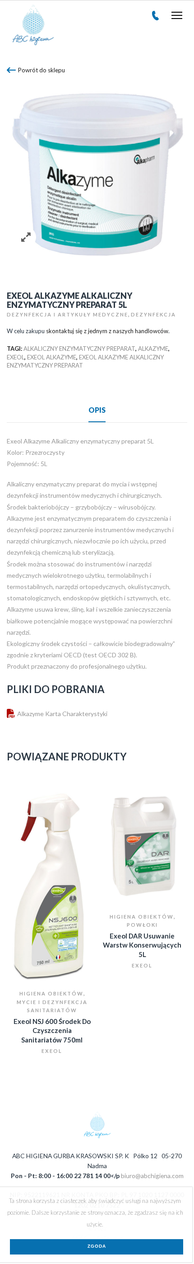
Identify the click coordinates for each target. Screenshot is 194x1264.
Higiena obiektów (51, 993)
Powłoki (142, 925)
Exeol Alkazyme (51, 357)
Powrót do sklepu (41, 70)
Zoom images (26, 237)
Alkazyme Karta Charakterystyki (62, 713)
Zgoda (97, 1246)
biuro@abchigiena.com (152, 1175)
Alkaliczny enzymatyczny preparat (79, 348)
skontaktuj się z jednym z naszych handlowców (107, 331)
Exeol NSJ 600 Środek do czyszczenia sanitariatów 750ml (52, 1030)
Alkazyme (153, 348)
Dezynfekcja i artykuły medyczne (67, 314)
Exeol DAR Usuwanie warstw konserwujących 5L (142, 945)
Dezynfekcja (153, 314)
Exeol (15, 357)
